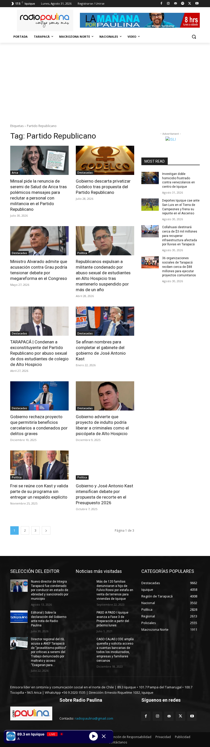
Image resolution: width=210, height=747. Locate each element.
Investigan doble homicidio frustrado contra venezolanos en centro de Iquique (178, 180)
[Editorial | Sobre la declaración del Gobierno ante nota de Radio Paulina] (19, 617)
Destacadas (85, 172)
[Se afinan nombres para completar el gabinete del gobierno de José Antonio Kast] (105, 321)
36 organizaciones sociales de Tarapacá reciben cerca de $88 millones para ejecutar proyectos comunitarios (179, 266)
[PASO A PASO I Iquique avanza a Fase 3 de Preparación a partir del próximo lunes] (84, 617)
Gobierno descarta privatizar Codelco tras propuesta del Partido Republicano (103, 186)
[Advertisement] (105, 81)
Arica (15, 172)
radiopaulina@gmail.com (94, 718)
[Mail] (175, 4)
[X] (190, 4)
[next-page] (46, 530)
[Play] (93, 736)
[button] (194, 37)
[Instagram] (168, 4)
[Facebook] (161, 4)
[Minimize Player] (104, 736)
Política (82, 253)
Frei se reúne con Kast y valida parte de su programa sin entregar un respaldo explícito (39, 491)
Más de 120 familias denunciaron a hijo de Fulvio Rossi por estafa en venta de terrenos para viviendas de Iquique (115, 590)
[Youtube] (197, 4)
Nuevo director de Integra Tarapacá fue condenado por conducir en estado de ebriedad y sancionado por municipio (49, 590)
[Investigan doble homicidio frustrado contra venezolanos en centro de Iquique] (150, 178)
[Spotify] (183, 4)
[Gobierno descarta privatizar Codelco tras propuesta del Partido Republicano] (105, 160)
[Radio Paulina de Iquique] (45, 20)
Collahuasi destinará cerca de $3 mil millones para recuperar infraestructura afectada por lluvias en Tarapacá (179, 235)
